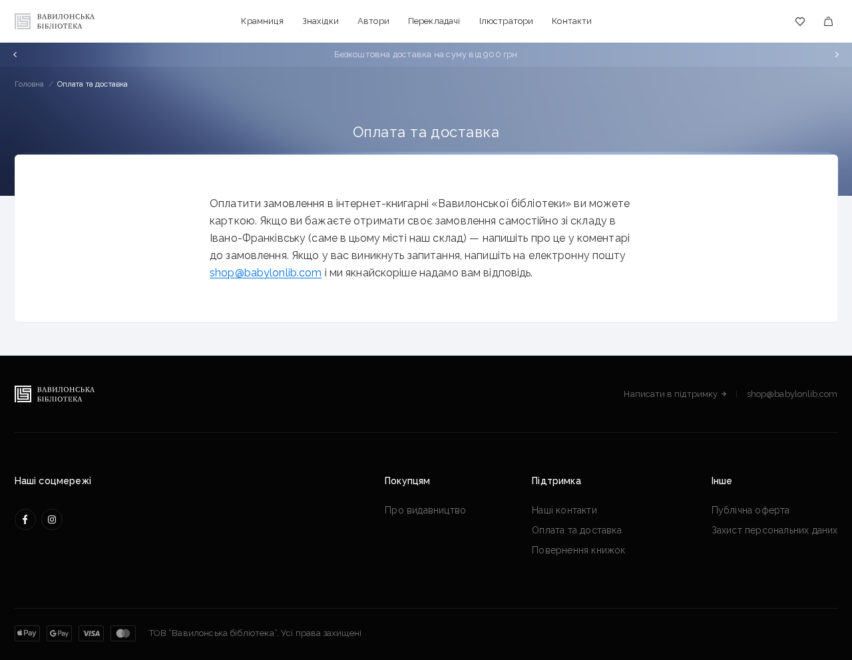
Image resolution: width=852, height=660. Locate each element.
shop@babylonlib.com (265, 272)
